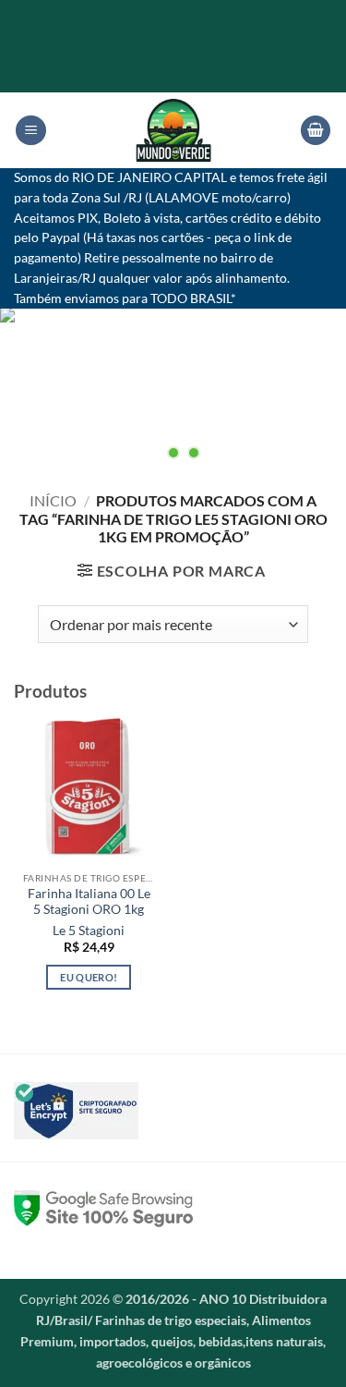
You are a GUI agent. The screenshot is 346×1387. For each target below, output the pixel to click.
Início (53, 500)
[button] (31, 131)
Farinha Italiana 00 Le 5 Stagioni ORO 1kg (89, 902)
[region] (173, 388)
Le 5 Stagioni (89, 930)
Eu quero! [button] (88, 977)
